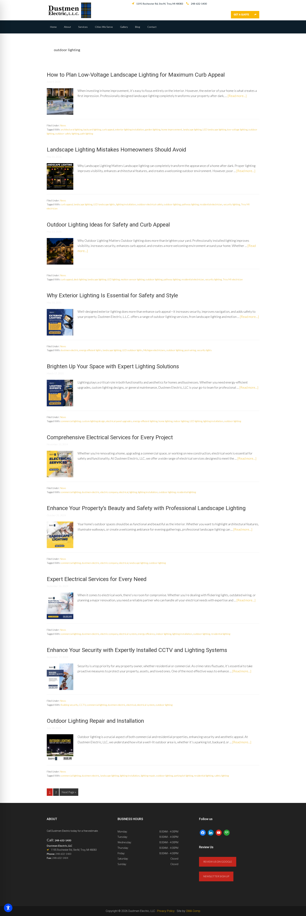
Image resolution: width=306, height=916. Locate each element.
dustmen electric (69, 350)
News (63, 125)
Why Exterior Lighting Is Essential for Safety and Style (112, 295)
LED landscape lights (104, 204)
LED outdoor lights (132, 350)
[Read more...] (237, 96)
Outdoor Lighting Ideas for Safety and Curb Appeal (108, 224)
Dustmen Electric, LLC (70, 10)
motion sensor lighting (132, 279)
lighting (133, 492)
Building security (69, 704)
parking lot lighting (183, 775)
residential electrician (211, 204)
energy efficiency (146, 633)
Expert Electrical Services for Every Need (96, 579)
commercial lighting (71, 421)
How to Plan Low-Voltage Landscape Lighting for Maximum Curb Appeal (136, 74)
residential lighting (186, 492)
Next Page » (68, 793)
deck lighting (80, 279)
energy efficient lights (90, 350)
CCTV (82, 704)
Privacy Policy (166, 911)
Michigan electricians (154, 350)
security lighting (231, 204)
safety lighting (221, 775)
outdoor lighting (172, 204)
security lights (204, 350)
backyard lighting (92, 129)
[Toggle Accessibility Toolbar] (8, 907)
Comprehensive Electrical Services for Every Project (110, 437)
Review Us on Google (217, 861)
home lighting (165, 421)
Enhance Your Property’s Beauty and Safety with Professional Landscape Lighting (146, 508)
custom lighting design (93, 421)
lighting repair (148, 775)
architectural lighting (71, 129)
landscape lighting (192, 129)
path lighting (86, 133)
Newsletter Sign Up (216, 876)
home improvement (171, 129)
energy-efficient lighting (145, 421)
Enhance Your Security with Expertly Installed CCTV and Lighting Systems (137, 650)
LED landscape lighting (214, 129)
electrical (123, 492)
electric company (109, 492)
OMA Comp (193, 911)
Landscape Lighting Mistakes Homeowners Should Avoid (116, 149)
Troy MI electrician (233, 279)
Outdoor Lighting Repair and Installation (95, 720)
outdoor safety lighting (67, 133)
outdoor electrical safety (150, 204)
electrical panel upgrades (119, 421)
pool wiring (190, 350)
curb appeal (108, 129)
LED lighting (113, 279)
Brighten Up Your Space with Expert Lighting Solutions (113, 366)
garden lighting (152, 129)
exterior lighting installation (129, 129)
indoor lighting (181, 421)
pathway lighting (190, 204)
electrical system (128, 633)
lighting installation (126, 204)
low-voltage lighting (237, 129)
